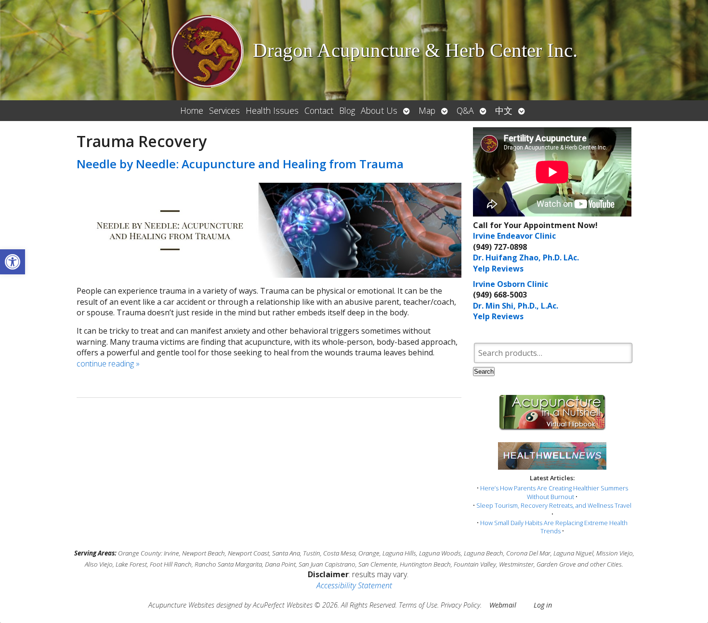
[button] (12, 261)
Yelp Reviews (498, 268)
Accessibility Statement (354, 585)
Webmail (502, 604)
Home (191, 110)
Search (484, 371)
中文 (503, 110)
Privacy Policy (460, 604)
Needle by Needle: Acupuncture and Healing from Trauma (240, 164)
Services (224, 110)
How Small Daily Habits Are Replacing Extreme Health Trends (554, 527)
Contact (318, 110)
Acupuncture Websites (181, 604)
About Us (379, 110)
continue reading (108, 363)
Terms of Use (418, 604)
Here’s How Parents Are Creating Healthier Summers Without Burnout (554, 492)
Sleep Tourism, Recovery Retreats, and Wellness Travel (553, 505)
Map (427, 110)
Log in (543, 604)
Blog (347, 110)
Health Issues (272, 110)
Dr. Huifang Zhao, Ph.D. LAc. (526, 257)
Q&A (465, 110)
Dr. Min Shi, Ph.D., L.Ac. (515, 305)
